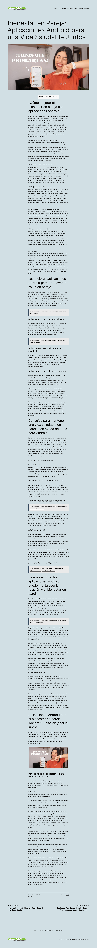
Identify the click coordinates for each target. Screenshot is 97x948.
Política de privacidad (65, 939)
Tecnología (62, 8)
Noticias (86, 8)
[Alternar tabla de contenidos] (56, 97)
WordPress (86, 939)
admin (31, 896)
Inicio (55, 8)
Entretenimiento (72, 8)
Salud (81, 8)
